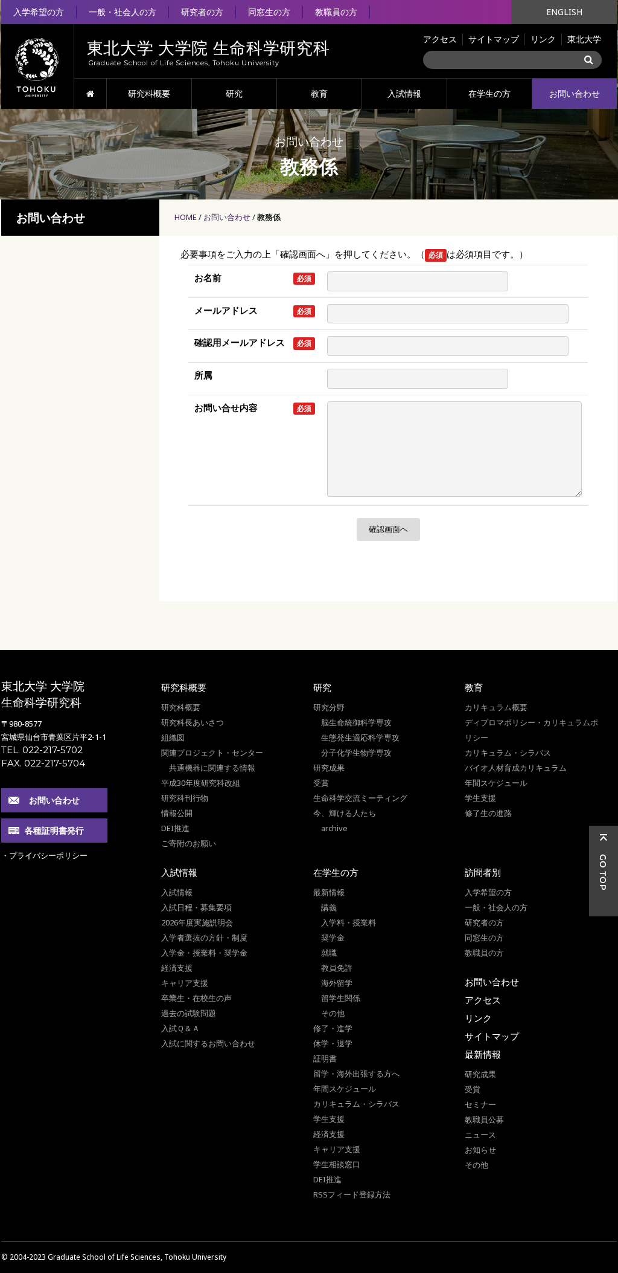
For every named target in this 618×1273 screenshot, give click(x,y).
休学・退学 (332, 1043)
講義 (329, 907)
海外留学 (336, 982)
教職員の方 (336, 12)
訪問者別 (483, 872)
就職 (329, 952)
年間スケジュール (496, 782)
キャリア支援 (184, 982)
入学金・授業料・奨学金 (204, 952)
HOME (90, 94)
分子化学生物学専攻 (356, 752)
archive (334, 828)
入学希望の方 (38, 12)
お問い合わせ (574, 93)
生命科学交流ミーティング (360, 797)
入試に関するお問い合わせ (208, 1043)
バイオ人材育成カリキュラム (516, 767)
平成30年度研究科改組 (200, 782)
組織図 (173, 737)
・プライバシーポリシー (44, 855)
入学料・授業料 (348, 922)
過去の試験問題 (188, 1013)
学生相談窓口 (336, 1164)
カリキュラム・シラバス (508, 752)
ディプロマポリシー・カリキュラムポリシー (531, 730)
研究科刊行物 (184, 797)
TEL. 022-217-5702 (42, 750)
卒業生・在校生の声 (196, 998)
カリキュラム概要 (496, 707)
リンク (543, 39)
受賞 (321, 782)
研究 (234, 93)
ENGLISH (564, 12)
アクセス (440, 39)
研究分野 (329, 707)
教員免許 (336, 967)
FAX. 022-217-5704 (43, 763)
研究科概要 (149, 93)
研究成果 (329, 767)
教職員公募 (484, 1119)
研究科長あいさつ (192, 722)
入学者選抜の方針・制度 (204, 937)
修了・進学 (332, 1028)
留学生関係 (340, 998)
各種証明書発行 (54, 830)
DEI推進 (175, 828)
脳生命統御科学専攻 (356, 722)
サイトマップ (493, 39)
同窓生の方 (269, 12)
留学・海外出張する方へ (356, 1073)
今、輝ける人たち (344, 813)
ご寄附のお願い (188, 843)
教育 (319, 93)
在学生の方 (489, 93)
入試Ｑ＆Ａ (180, 1028)
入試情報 (404, 93)
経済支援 (177, 967)
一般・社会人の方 (122, 12)
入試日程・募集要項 (196, 907)
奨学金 (333, 937)
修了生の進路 (488, 813)
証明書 (325, 1058)
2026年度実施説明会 (197, 922)
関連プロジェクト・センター (212, 752)
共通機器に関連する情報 (212, 767)
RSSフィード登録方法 (351, 1194)
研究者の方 (202, 12)
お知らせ (480, 1149)
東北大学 (584, 39)
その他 (333, 1013)
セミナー (480, 1104)
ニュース (480, 1134)
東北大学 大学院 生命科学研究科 (42, 694)
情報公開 (177, 813)
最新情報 (329, 892)
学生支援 (480, 797)
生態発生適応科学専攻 (360, 737)
